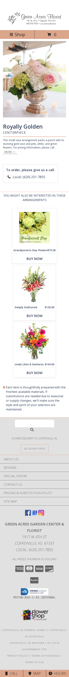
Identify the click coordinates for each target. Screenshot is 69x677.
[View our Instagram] (41, 514)
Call (13, 673)
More (8, 152)
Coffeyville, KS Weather (27, 643)
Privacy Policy (18, 655)
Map (36, 673)
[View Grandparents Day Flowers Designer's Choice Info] (34, 227)
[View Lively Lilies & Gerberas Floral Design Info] (34, 341)
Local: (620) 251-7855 (34, 549)
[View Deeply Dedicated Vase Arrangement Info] (34, 284)
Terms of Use (34, 662)
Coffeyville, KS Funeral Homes (24, 630)
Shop (20, 34)
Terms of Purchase (45, 655)
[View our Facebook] (28, 514)
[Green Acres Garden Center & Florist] (34, 24)
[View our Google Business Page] (35, 514)
